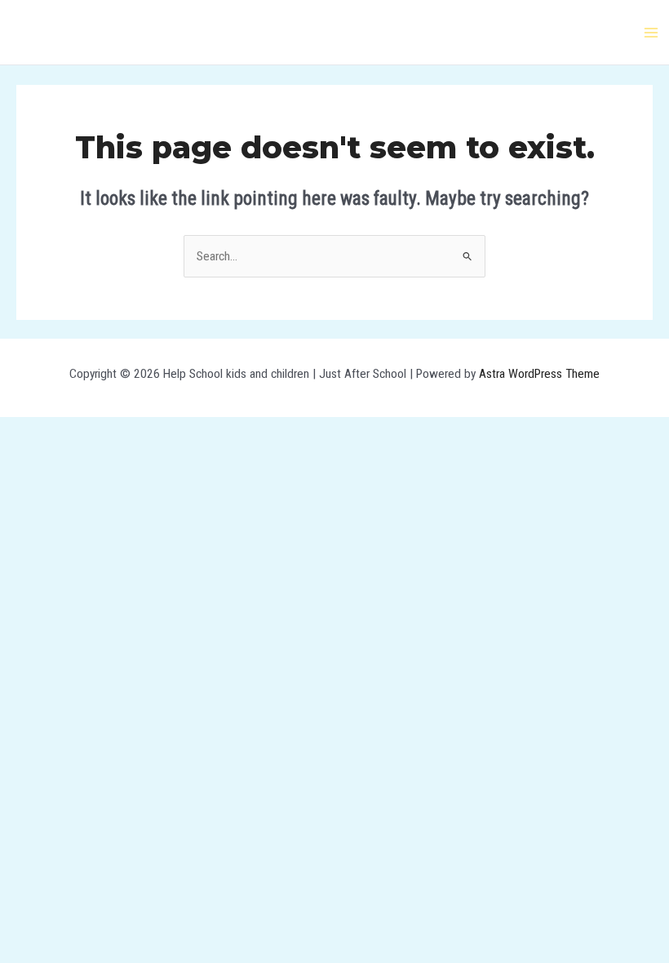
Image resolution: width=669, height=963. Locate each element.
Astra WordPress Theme (539, 373)
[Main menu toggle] (651, 32)
